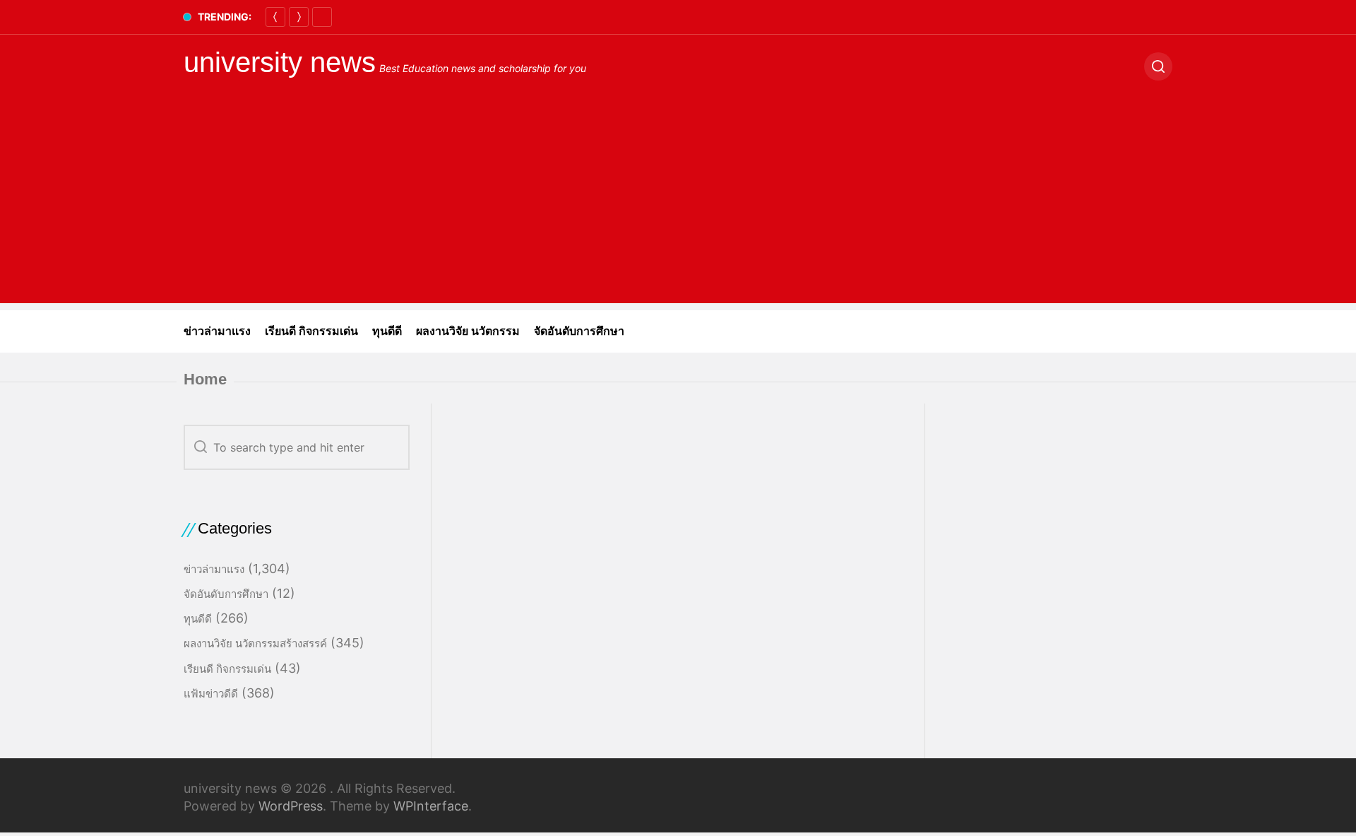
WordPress (290, 806)
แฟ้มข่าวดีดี (211, 693)
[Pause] (322, 17)
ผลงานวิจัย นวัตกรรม (468, 331)
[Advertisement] (678, 204)
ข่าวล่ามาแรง (217, 331)
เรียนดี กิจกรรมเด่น (311, 331)
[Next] (299, 17)
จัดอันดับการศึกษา (579, 331)
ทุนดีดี (387, 331)
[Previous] (275, 17)
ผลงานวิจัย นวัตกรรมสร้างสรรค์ (255, 643)
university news (280, 62)
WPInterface (430, 806)
